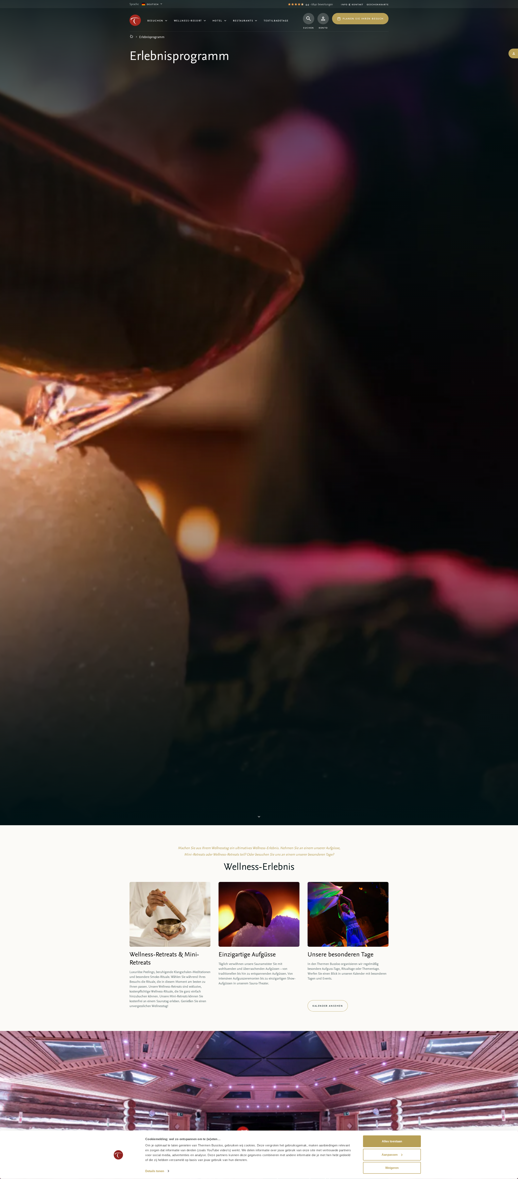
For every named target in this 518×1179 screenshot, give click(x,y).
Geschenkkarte (377, 4)
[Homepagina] (132, 37)
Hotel (217, 20)
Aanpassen (390, 1154)
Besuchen (155, 20)
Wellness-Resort (188, 20)
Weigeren (392, 1167)
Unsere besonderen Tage (341, 954)
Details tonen (154, 1171)
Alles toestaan (392, 1141)
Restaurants (243, 20)
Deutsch (153, 4)
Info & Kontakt (352, 4)
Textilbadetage (276, 20)
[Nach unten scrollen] (259, 817)
